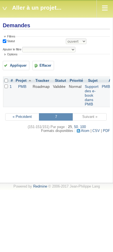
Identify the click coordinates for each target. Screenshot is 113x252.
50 (76, 127)
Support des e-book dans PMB (91, 95)
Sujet (93, 80)
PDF (106, 131)
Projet (21, 80)
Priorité (76, 80)
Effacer (45, 65)
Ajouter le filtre (12, 49)
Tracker (42, 80)
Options (12, 54)
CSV (96, 131)
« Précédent (22, 117)
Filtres (11, 36)
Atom (85, 131)
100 (83, 127)
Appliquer (18, 65)
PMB (22, 86)
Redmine (40, 186)
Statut (10, 41)
